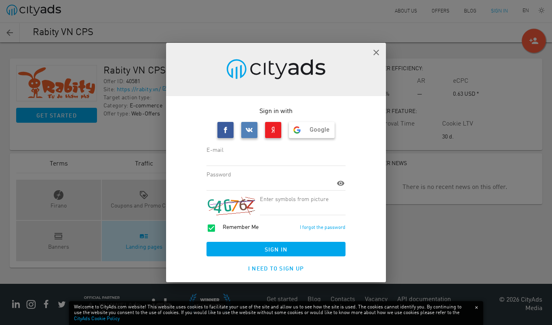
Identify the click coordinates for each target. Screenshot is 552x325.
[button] (376, 52)
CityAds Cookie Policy (97, 319)
